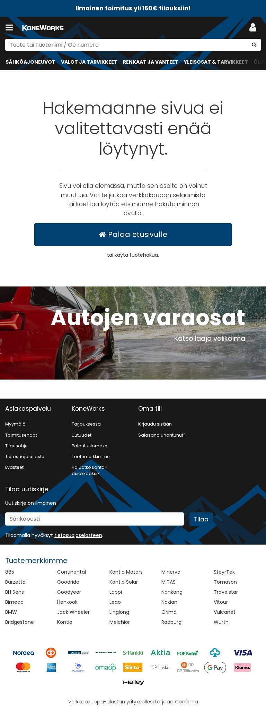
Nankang (172, 592)
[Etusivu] (43, 28)
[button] (78, 535)
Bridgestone (19, 622)
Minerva (170, 571)
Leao (115, 602)
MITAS (168, 581)
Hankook (67, 602)
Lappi (115, 592)
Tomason (225, 581)
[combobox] (133, 45)
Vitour (221, 602)
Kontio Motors (126, 571)
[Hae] (254, 45)
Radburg (171, 622)
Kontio (64, 622)
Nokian (169, 602)
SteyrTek (224, 571)
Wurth (221, 622)
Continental (71, 571)
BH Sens (14, 592)
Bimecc (14, 602)
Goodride (68, 581)
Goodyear (69, 592)
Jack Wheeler (73, 612)
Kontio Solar (123, 581)
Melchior (119, 622)
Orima (169, 612)
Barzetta (15, 581)
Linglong (119, 612)
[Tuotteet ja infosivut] (11, 27)
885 (9, 571)
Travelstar (226, 592)
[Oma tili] (255, 27)
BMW (11, 612)
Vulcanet (225, 612)
